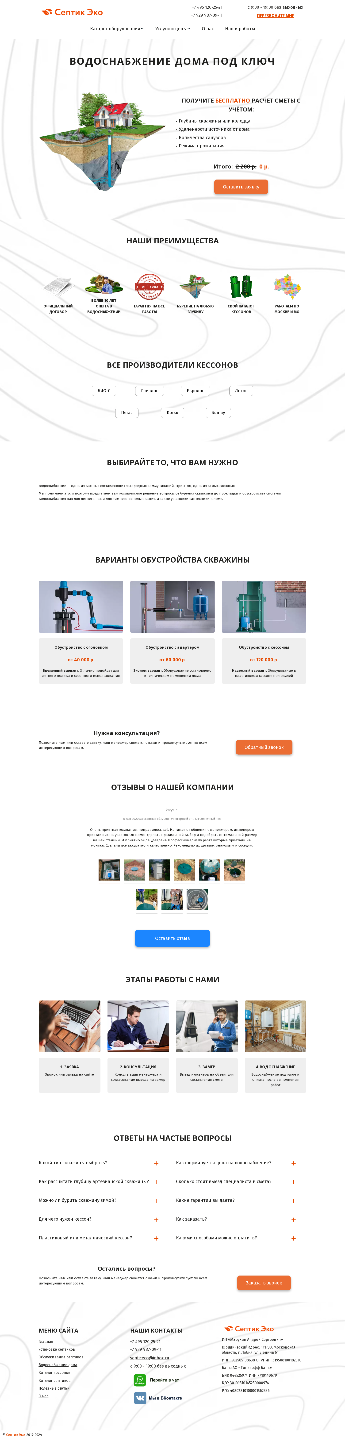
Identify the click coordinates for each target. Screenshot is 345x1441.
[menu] (172, 28)
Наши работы (240, 28)
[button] (117, 28)
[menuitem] (117, 28)
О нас (208, 28)
